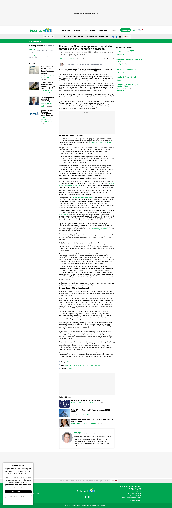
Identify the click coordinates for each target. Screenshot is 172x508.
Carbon (50, 90)
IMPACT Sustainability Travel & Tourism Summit (127, 86)
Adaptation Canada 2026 (125, 51)
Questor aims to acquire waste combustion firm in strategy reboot (48, 85)
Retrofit (43, 77)
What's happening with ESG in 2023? (85, 400)
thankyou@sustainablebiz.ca (132, 497)
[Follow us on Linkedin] (117, 36)
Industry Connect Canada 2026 (127, 69)
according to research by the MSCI (100, 142)
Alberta (48, 77)
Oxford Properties (86, 414)
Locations (61, 36)
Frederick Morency (46, 103)
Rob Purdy (32, 49)
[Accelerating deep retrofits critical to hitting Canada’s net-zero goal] (64, 423)
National (43, 106)
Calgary (48, 92)
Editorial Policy (85, 505)
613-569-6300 (136, 495)
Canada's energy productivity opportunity (47, 99)
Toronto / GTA (96, 414)
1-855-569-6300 (136, 493)
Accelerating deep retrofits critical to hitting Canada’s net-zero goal (92, 420)
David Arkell (74, 403)
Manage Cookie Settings (18, 496)
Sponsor (76, 30)
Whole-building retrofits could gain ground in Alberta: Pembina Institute (47, 70)
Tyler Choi (44, 75)
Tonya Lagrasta (33, 55)
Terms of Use (95, 505)
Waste (108, 36)
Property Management (95, 365)
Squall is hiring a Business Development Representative (47, 112)
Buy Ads (127, 36)
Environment (85, 403)
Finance (101, 36)
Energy (81, 36)
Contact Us (104, 505)
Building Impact (34, 41)
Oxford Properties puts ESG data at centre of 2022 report (90, 411)
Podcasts (103, 30)
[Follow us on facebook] (114, 36)
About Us (67, 505)
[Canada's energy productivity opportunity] (34, 100)
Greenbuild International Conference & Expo (129, 60)
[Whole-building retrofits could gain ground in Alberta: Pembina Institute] (34, 70)
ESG (60, 58)
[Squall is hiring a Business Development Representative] (34, 113)
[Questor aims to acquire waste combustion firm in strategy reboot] (34, 86)
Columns (113, 30)
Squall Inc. (138, 500)
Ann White (44, 117)
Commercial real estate (77, 365)
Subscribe (126, 30)
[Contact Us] (121, 36)
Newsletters (90, 30)
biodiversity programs (99, 229)
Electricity (48, 105)
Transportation (91, 36)
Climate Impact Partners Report (82, 198)
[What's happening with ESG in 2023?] (64, 404)
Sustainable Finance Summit (126, 77)
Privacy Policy (76, 505)
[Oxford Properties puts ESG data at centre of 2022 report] (64, 413)
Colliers (66, 58)
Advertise (66, 30)
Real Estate (72, 36)
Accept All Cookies (18, 491)
